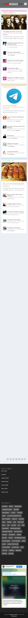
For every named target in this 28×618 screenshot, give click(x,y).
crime (3, 515)
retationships (16, 541)
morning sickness (7, 531)
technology (15, 547)
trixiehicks (10, 45)
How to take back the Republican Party (15, 117)
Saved (23, 541)
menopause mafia (15, 528)
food (3, 522)
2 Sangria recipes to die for (14, 203)
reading (4, 537)
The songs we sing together (12, 32)
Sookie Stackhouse (13, 544)
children (16, 509)
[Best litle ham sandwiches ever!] (14, 171)
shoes (4, 544)
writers (4, 553)
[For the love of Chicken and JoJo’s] (4, 212)
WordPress (14, 616)
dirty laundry (6, 519)
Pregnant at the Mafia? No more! (15, 77)
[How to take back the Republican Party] (4, 117)
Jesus (3, 525)
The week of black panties (13, 52)
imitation (20, 522)
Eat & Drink (17, 184)
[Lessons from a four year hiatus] (4, 61)
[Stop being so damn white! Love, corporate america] (4, 43)
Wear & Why (9, 130)
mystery (4, 534)
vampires (11, 550)
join (8, 525)
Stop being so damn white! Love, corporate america (15, 43)
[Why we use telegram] (14, 96)
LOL (19, 525)
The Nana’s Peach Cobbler (13, 219)
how (14, 522)
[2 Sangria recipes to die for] (4, 204)
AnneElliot (10, 69)
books (11, 506)
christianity (5, 512)
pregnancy (12, 534)
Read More (7, 263)
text (22, 547)
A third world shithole (12, 151)
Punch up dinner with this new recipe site (14, 195)
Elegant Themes (14, 614)
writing (11, 553)
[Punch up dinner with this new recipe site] (4, 195)
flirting (21, 519)
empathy (14, 519)
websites (18, 550)
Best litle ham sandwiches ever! (13, 183)
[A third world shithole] (4, 152)
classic (13, 512)
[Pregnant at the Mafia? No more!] (4, 78)
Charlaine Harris (7, 509)
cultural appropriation (14, 515)
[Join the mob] (4, 136)
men (23, 525)
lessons (13, 525)
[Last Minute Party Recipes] (4, 228)
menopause (5, 528)
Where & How (16, 71)
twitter (4, 550)
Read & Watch (4, 481)
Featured (21, 61)
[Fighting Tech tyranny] (4, 144)
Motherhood (18, 531)
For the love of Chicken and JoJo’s (15, 211)
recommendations (20, 537)
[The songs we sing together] (14, 22)
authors (4, 506)
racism (19, 534)
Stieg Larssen (6, 547)
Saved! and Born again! (13, 68)
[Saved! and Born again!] (4, 69)
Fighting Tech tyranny (12, 143)
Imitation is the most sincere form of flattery (16, 127)
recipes (11, 537)
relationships (6, 541)
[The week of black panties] (4, 53)
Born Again (18, 506)
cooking (19, 512)
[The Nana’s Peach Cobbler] (4, 220)
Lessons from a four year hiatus (15, 60)
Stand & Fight (20, 107)
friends (9, 522)
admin (5, 33)
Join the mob (10, 135)
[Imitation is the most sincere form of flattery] (4, 127)
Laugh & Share (16, 33)
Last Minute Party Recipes (13, 227)
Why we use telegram (10, 106)
